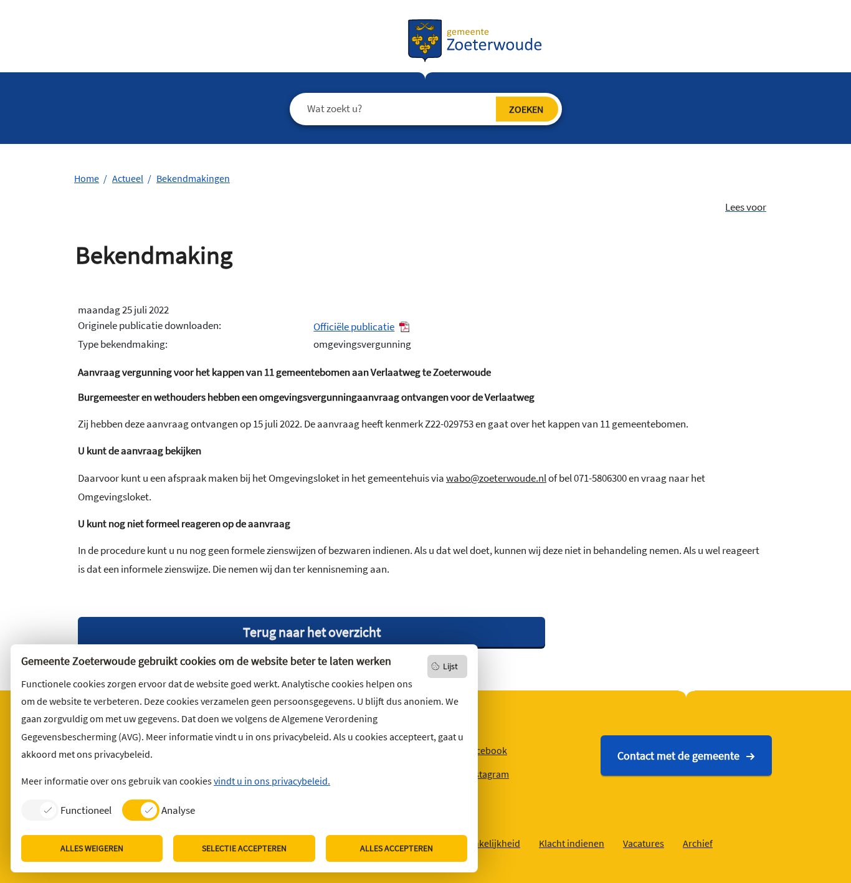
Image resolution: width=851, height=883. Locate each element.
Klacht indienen (571, 843)
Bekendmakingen (193, 178)
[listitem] (66, 810)
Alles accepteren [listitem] (396, 848)
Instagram (488, 774)
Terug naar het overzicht (312, 632)
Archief (698, 843)
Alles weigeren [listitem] (91, 848)
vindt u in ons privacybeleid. (272, 781)
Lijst (450, 666)
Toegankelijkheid (484, 843)
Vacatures (643, 843)
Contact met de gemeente (678, 755)
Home (86, 178)
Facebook (487, 750)
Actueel (127, 178)
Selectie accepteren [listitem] (244, 848)
